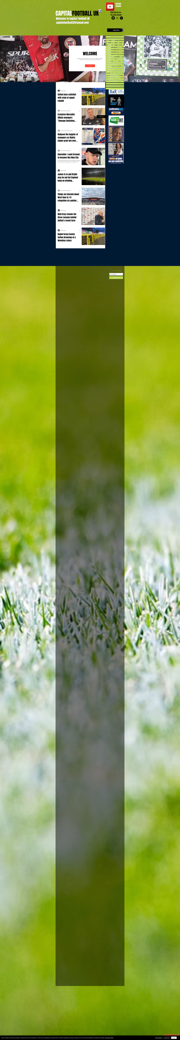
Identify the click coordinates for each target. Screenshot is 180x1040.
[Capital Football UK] (110, 6)
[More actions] (80, 91)
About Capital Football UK (114, 86)
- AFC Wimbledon (111, 41)
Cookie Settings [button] (158, 1037)
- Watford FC (110, 79)
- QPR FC (109, 72)
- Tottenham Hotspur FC (113, 76)
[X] (117, 18)
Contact (109, 88)
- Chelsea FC (110, 53)
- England (109, 58)
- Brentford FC (110, 46)
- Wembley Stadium (112, 83)
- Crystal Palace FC (112, 55)
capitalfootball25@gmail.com (72, 23)
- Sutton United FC (112, 74)
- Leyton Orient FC (111, 65)
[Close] (178, 1038)
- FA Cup (109, 60)
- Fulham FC (110, 62)
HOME (108, 37)
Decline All (167, 1037)
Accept (173, 1037)
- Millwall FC (110, 67)
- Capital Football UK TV (113, 39)
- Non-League (110, 69)
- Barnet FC (110, 51)
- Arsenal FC (110, 44)
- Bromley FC (110, 48)
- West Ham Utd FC (112, 81)
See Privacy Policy (109, 1037)
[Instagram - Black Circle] (121, 18)
